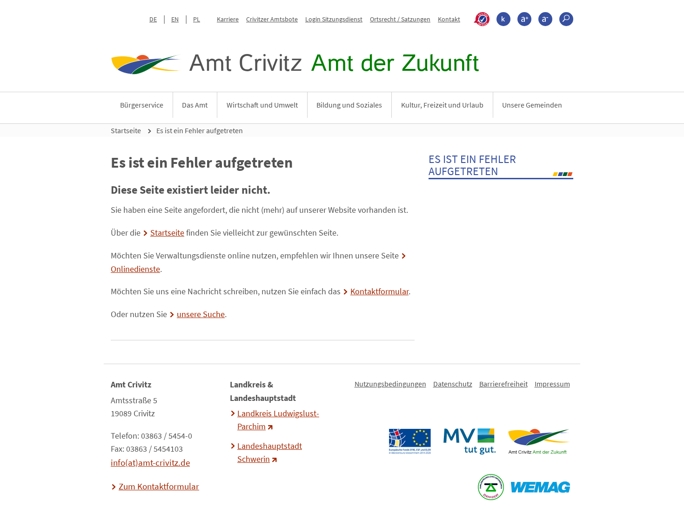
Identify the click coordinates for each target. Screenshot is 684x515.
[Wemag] (540, 487)
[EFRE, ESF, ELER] (409, 441)
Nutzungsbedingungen (390, 383)
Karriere (228, 19)
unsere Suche (201, 314)
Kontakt (449, 19)
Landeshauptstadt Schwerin (269, 452)
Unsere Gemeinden (532, 104)
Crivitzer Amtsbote (272, 19)
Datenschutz (452, 383)
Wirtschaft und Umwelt (262, 104)
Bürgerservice (141, 104)
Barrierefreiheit (503, 383)
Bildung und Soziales (349, 104)
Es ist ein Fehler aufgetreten (199, 130)
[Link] (538, 441)
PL (196, 19)
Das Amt (195, 104)
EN (175, 19)
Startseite (126, 130)
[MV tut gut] (469, 441)
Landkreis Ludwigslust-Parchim (278, 420)
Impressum (552, 383)
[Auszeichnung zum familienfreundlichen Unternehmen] (490, 487)
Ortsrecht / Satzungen (400, 19)
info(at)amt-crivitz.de (150, 462)
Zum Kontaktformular (159, 486)
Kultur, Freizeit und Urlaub (442, 104)
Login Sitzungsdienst (333, 19)
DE (153, 19)
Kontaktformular (379, 291)
